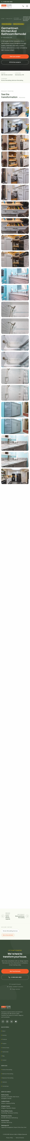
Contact (4, 1060)
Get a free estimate (8, 935)
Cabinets (4, 1082)
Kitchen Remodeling (17, 19)
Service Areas (5, 1047)
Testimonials (5, 1051)
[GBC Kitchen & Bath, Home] (6, 6)
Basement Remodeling (7, 1078)
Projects (9, 18)
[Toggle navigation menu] (27, 6)
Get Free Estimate (15, 971)
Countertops (5, 1086)
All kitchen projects (15, 62)
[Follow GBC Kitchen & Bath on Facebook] (3, 1021)
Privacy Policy (9, 1137)
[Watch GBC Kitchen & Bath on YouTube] (16, 1021)
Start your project (15, 56)
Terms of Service (20, 1137)
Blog (3, 1056)
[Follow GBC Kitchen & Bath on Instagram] (7, 1021)
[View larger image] (15, 109)
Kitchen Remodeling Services (10, 931)
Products (4, 1039)
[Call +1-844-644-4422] (23, 6)
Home (3, 18)
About (3, 1031)
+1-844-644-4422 (16, 977)
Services (4, 1035)
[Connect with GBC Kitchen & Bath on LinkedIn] (11, 1021)
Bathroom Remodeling (7, 1073)
